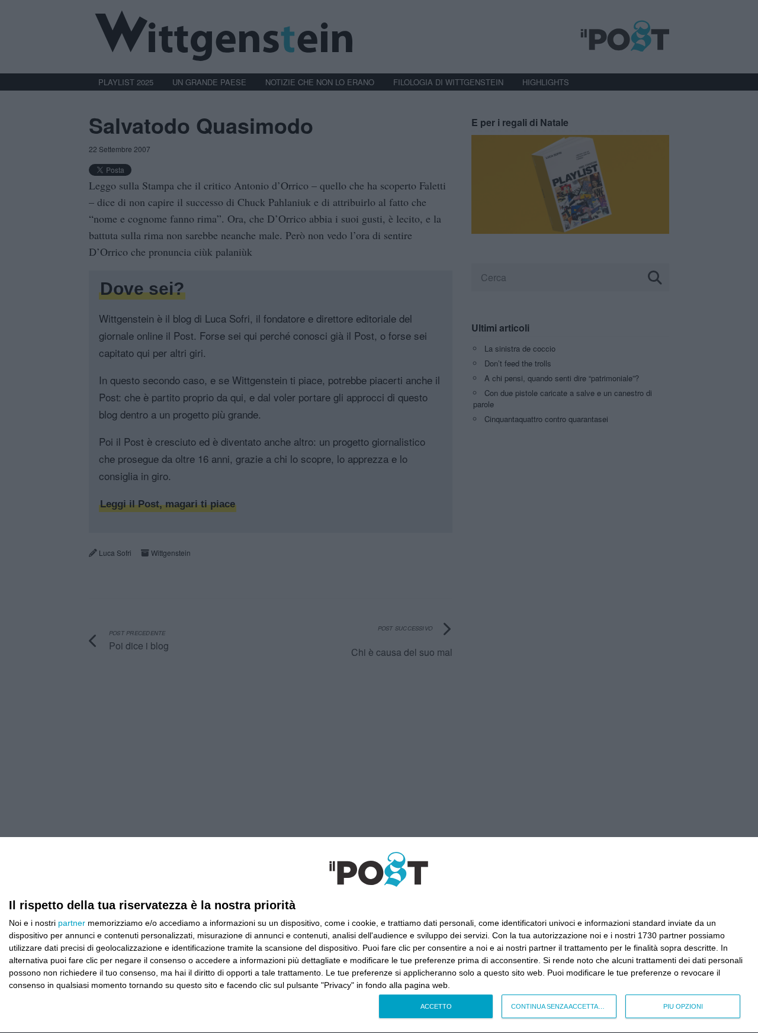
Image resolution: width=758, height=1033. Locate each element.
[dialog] (379, 935)
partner (71, 923)
